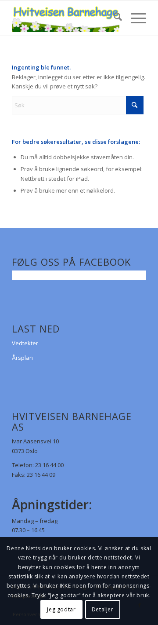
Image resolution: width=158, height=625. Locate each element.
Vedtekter (25, 343)
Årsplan (22, 358)
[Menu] (134, 18)
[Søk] (113, 18)
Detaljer (103, 609)
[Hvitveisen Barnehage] (65, 18)
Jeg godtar (61, 609)
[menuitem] (113, 18)
